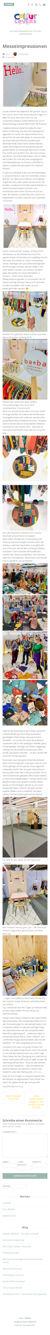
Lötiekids (7, 1203)
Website (36, 1161)
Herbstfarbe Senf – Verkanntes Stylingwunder (25, 1294)
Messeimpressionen (12, 1268)
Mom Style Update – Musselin (17, 1246)
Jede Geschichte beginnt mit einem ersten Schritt (36, 1101)
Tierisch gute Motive (12, 1287)
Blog (7, 54)
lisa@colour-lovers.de (25, 1322)
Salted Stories (9, 1215)
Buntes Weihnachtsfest (14, 1281)
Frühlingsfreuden (11, 1252)
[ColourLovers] (26, 28)
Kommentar (10, 1131)
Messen (37, 1071)
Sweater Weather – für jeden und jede (21, 1233)
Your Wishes (9, 1209)
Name (6, 1161)
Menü (10, 4)
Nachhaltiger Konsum (13, 1097)
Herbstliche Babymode (13, 1240)
